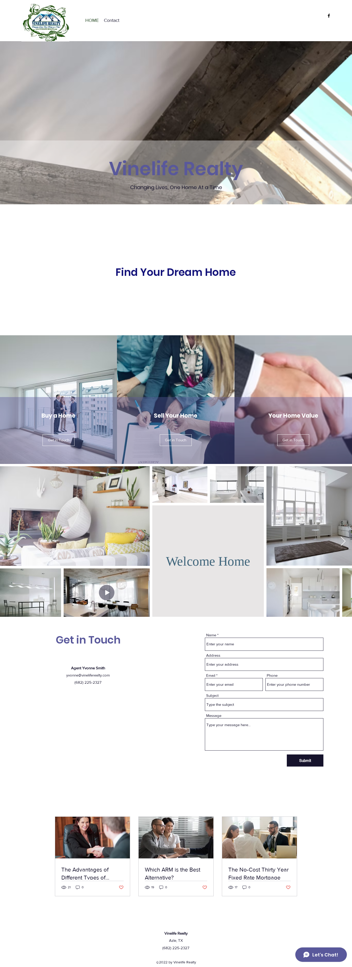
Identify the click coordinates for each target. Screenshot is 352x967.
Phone (272, 675)
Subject (212, 695)
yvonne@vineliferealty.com (88, 675)
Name (211, 635)
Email (210, 675)
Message (213, 715)
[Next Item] (343, 542)
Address (213, 655)
